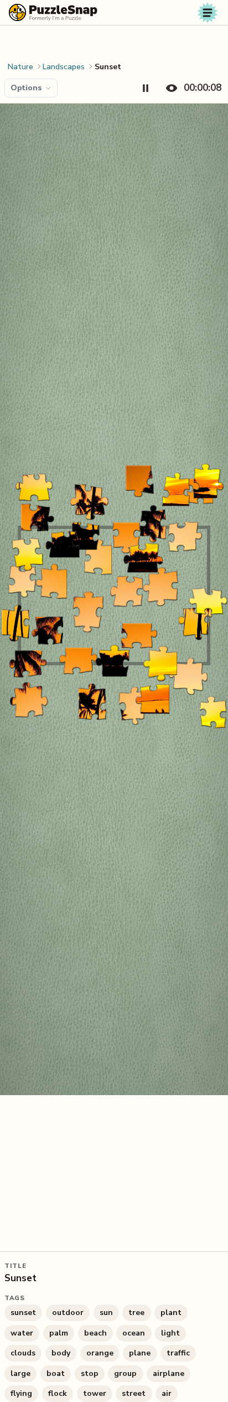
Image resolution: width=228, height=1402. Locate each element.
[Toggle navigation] (207, 12)
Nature (20, 66)
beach (95, 1333)
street (134, 1393)
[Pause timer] (145, 88)
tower (94, 1393)
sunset (23, 1312)
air (167, 1393)
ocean (133, 1333)
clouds (23, 1353)
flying (21, 1393)
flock (57, 1393)
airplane (168, 1373)
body (60, 1353)
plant (171, 1312)
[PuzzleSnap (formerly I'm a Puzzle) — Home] (53, 12)
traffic (178, 1353)
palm (58, 1333)
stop (90, 1373)
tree (136, 1312)
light (170, 1333)
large (20, 1373)
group (125, 1373)
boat (55, 1373)
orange (99, 1353)
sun (106, 1312)
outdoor (68, 1312)
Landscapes (64, 66)
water (22, 1333)
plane (140, 1353)
